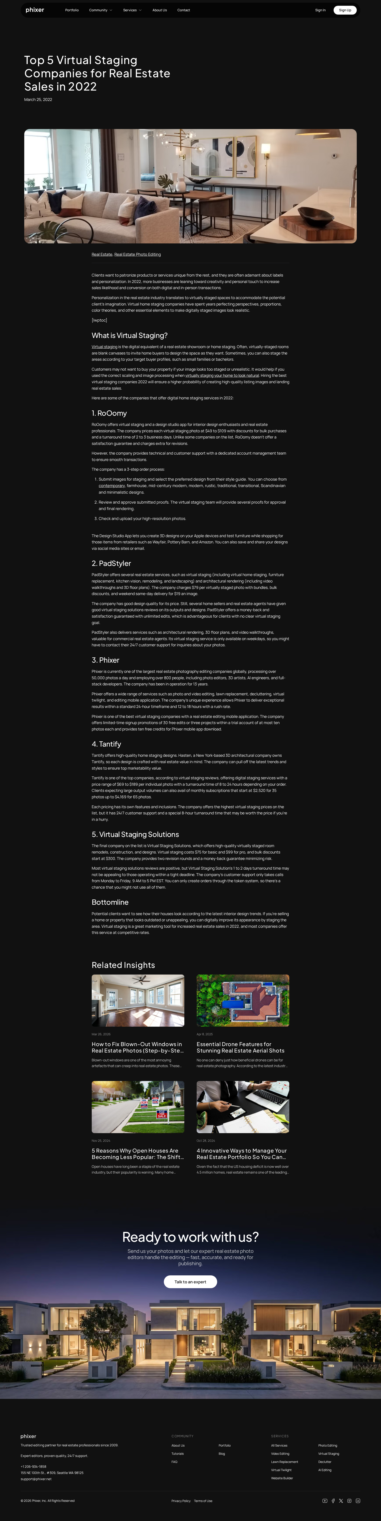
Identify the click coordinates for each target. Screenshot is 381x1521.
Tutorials (178, 1453)
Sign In (320, 10)
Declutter (324, 1462)
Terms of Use (203, 1501)
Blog (222, 1453)
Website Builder (282, 1478)
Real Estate (102, 254)
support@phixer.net (36, 1479)
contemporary (112, 485)
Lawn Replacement (284, 1462)
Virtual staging (104, 346)
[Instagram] (349, 1501)
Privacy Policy (181, 1501)
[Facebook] (333, 1501)
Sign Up (345, 10)
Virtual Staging (328, 1453)
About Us (160, 10)
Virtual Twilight (281, 1470)
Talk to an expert (190, 1281)
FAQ (174, 1462)
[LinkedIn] (358, 1501)
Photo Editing (327, 1445)
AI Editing (324, 1470)
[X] (341, 1501)
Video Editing (280, 1453)
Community (98, 10)
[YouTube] (325, 1501)
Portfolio (72, 10)
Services (130, 10)
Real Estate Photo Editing (137, 254)
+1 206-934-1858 (33, 1466)
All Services (279, 1445)
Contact (183, 10)
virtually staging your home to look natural (222, 375)
